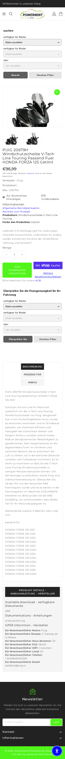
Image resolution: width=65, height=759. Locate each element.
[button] (57, 751)
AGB (38, 280)
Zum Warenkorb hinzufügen (17, 270)
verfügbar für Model (14, 48)
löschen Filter (45, 75)
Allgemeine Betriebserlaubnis (20, 208)
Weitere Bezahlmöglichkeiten (48, 275)
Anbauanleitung (15, 620)
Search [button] (15, 75)
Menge (6, 248)
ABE (7, 610)
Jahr (5, 60)
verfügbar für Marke (14, 37)
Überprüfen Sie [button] (18, 339)
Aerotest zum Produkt (16, 211)
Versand (30, 173)
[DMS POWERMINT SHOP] (32, 14)
